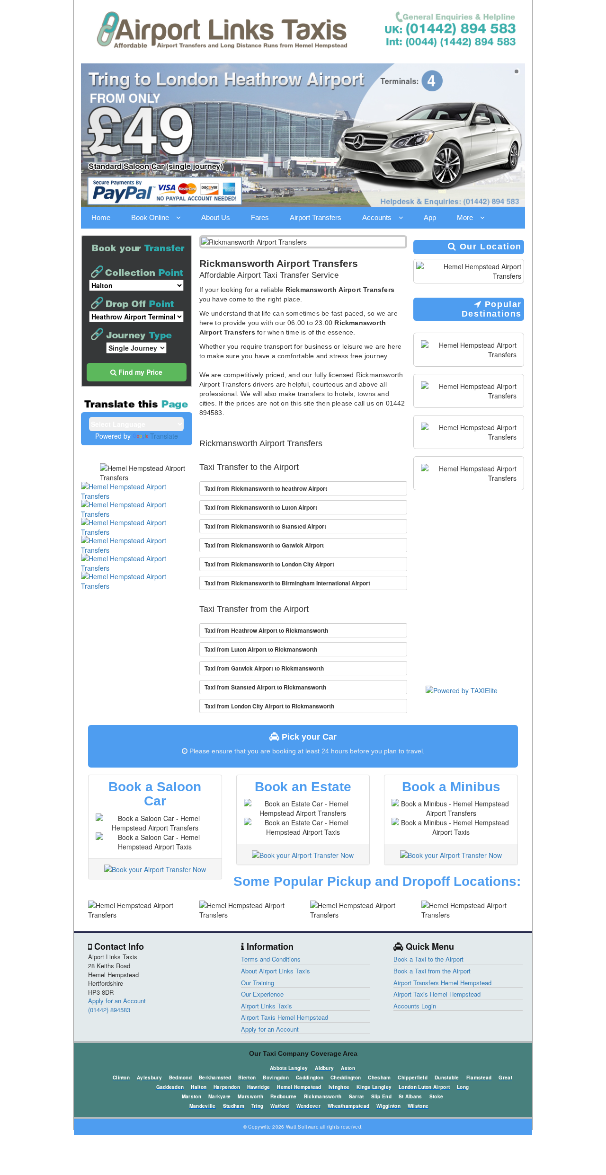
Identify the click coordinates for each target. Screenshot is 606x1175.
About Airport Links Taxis (275, 970)
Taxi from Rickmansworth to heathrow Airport (266, 488)
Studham (233, 1106)
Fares (260, 217)
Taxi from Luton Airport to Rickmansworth (261, 649)
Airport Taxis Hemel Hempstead (284, 1017)
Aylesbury (149, 1077)
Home (100, 217)
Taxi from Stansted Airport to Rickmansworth (265, 687)
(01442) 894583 (109, 1009)
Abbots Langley (289, 1068)
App (430, 217)
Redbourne (283, 1096)
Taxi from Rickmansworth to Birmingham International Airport (287, 583)
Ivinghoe (339, 1087)
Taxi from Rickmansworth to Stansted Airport (265, 526)
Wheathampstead (348, 1106)
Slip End (381, 1096)
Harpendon (227, 1087)
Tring (257, 1106)
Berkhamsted (215, 1077)
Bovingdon (276, 1077)
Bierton (247, 1077)
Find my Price (139, 372)
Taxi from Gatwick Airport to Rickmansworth (264, 668)
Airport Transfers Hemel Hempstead (442, 982)
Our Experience (262, 993)
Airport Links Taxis (266, 1005)
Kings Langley (374, 1087)
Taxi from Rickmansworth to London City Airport (269, 564)
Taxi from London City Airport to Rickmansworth (269, 706)
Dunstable (447, 1077)
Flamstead (479, 1077)
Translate (164, 436)
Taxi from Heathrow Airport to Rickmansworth (266, 630)
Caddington (309, 1077)
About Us (215, 217)
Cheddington (345, 1077)
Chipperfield (413, 1077)
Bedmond (180, 1077)
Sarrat (356, 1096)
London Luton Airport (424, 1087)
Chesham (379, 1077)
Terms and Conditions (271, 958)
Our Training (257, 982)
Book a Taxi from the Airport (432, 970)
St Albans (410, 1096)
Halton (198, 1087)
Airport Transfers (315, 217)
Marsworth (250, 1096)
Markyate (219, 1096)
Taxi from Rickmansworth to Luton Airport (261, 507)
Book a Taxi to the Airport (428, 958)
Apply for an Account (117, 1000)
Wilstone (418, 1106)
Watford (279, 1106)
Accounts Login (414, 1005)
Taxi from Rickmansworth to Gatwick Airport (264, 545)
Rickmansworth (323, 1096)
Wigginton (388, 1106)
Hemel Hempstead (299, 1087)
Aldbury (324, 1068)
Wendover (308, 1106)
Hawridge (258, 1087)
